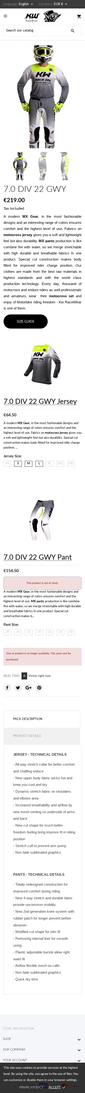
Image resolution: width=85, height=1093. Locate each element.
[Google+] (28, 687)
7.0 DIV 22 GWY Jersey (40, 401)
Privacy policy (31, 1087)
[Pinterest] (39, 687)
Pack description (27, 719)
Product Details (27, 736)
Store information (18, 1028)
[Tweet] (18, 687)
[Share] (7, 687)
